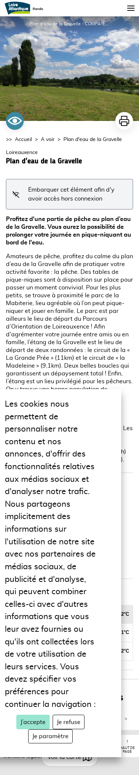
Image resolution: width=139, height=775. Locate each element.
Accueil (23, 139)
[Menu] (130, 8)
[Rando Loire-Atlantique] (26, 8)
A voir (47, 139)
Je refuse (68, 722)
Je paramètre (50, 736)
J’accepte (33, 722)
